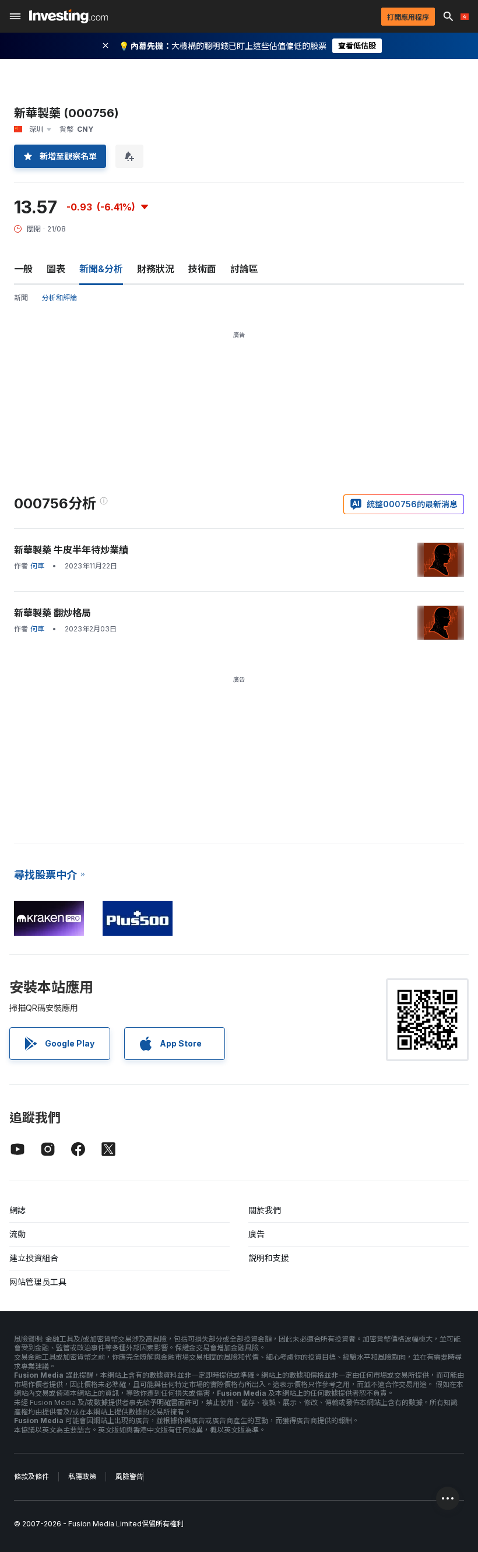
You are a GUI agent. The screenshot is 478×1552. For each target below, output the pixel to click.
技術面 (202, 269)
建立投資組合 (33, 1258)
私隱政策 (82, 1476)
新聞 (21, 297)
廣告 (256, 1234)
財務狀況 (155, 269)
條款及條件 (31, 1476)
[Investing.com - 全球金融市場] (68, 16)
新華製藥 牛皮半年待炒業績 (71, 550)
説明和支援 (268, 1258)
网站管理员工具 (37, 1282)
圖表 (56, 269)
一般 (23, 269)
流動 (17, 1234)
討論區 (244, 269)
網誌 (17, 1210)
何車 (37, 565)
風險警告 (129, 1476)
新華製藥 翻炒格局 (52, 613)
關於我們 (264, 1210)
